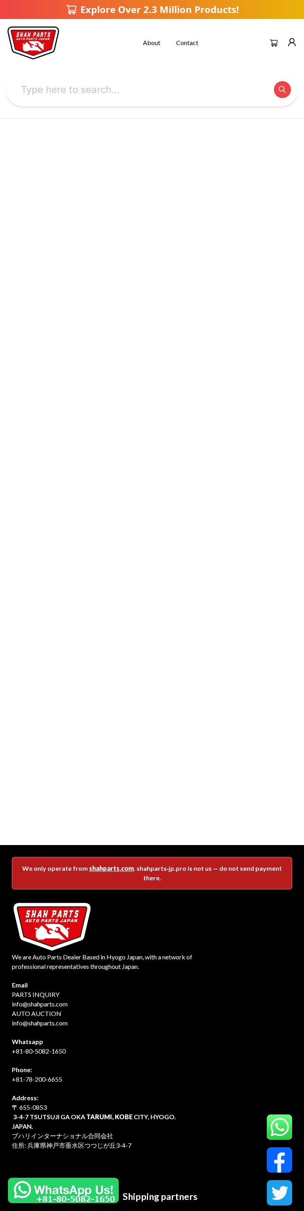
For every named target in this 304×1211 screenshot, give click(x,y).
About (151, 42)
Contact (187, 42)
